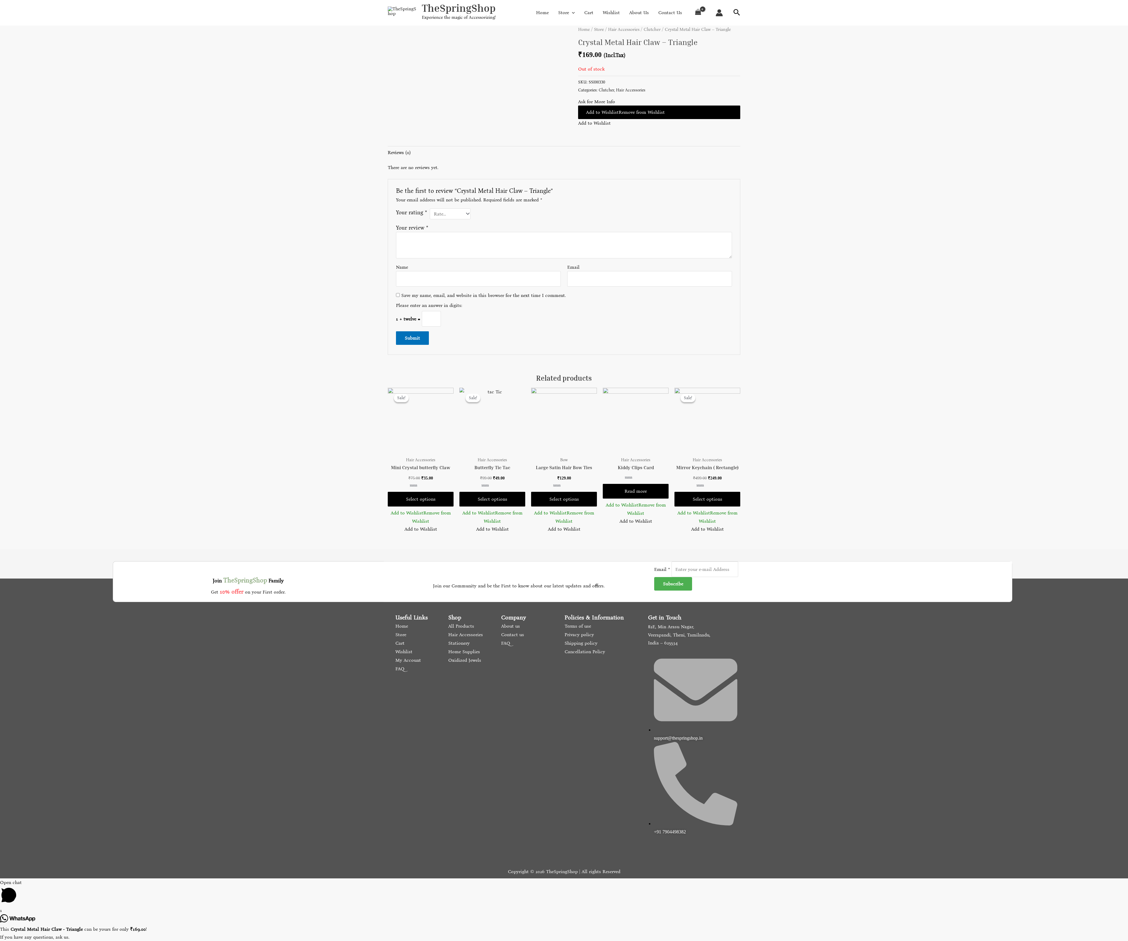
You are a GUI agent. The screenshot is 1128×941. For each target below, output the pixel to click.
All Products (460, 626)
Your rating (411, 212)
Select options (421, 499)
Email (573, 267)
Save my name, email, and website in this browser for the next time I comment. (483, 295)
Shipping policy (580, 643)
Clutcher (652, 29)
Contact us (512, 634)
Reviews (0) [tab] (399, 152)
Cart (399, 643)
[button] (659, 112)
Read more (636, 491)
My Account (407, 660)
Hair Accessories (623, 29)
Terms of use (577, 626)
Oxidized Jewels (464, 660)
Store (599, 29)
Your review (412, 227)
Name (402, 267)
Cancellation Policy (584, 651)
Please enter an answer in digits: (429, 305)
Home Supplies (463, 651)
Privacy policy (578, 634)
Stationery (458, 643)
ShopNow (1097, 10)
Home (584, 29)
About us (510, 626)
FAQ (399, 668)
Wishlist (403, 651)
